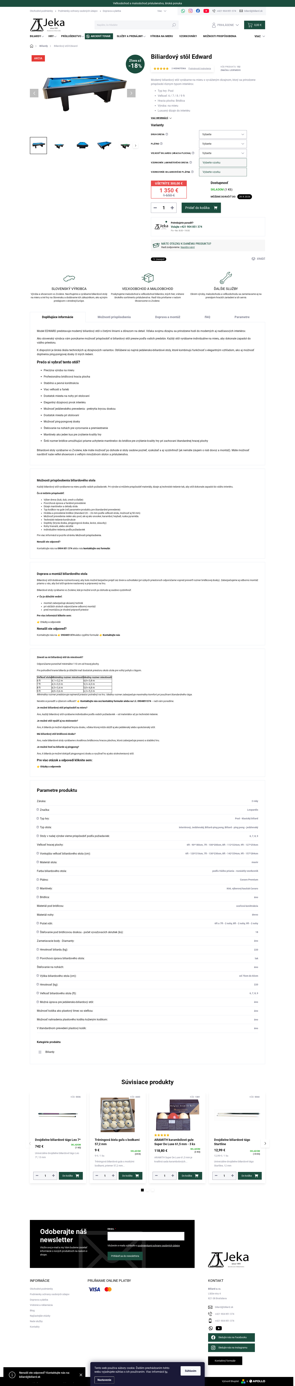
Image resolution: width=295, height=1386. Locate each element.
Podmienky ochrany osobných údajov (78, 11)
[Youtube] (206, 11)
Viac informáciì (159, 118)
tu (166, 1371)
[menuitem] (37, 36)
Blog (32, 1310)
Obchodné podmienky (41, 11)
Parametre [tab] (242, 317)
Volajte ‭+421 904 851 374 (186, 226)
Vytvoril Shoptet (230, 1381)
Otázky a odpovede (50, 622)
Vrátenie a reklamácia (41, 1305)
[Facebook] (198, 11)
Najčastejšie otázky (40, 1315)
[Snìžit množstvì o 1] (37, 1175)
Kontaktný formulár (225, 1360)
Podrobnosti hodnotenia (199, 68)
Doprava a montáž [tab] (167, 317)
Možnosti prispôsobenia (88, 535)
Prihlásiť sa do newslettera (125, 1256)
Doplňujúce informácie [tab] (57, 317)
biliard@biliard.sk (224, 1307)
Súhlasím (190, 1371)
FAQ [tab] (207, 317)
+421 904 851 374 (224, 1314)
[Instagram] (190, 11)
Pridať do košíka (197, 208)
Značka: (231, 70)
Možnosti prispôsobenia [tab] (114, 317)
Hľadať (174, 25)
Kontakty (35, 1326)
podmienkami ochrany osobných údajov (159, 1245)
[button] (142, 1190)
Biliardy (49, 1052)
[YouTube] (219, 1327)
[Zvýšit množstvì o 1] (53, 1175)
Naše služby (36, 1321)
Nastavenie (104, 1380)
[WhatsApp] (183, 11)
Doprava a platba (112, 11)
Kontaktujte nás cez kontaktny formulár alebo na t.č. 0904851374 (115, 701)
